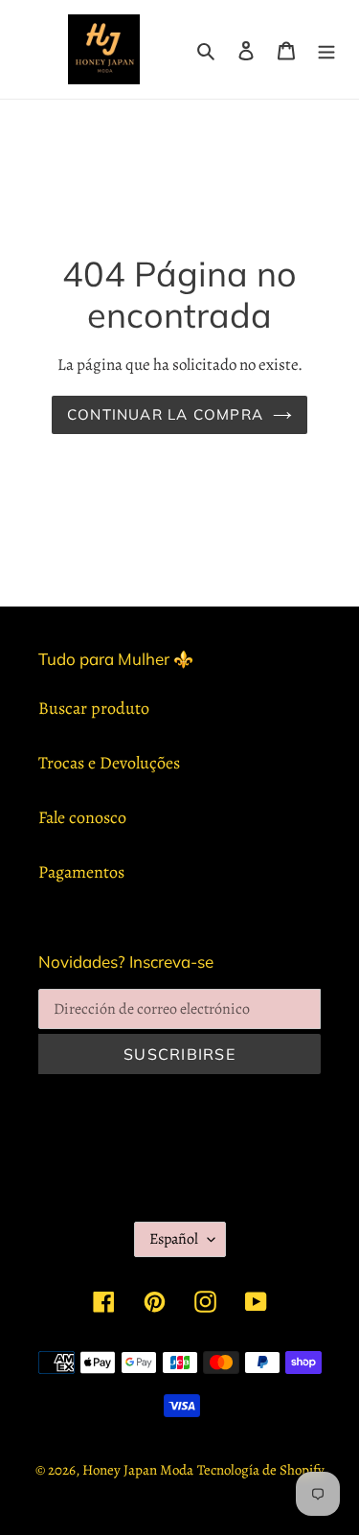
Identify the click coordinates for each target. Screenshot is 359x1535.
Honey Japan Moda (137, 1469)
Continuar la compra (165, 414)
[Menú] (326, 49)
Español (173, 1238)
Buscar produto (93, 708)
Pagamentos (81, 871)
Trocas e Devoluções (109, 762)
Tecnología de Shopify (261, 1469)
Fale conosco (82, 817)
